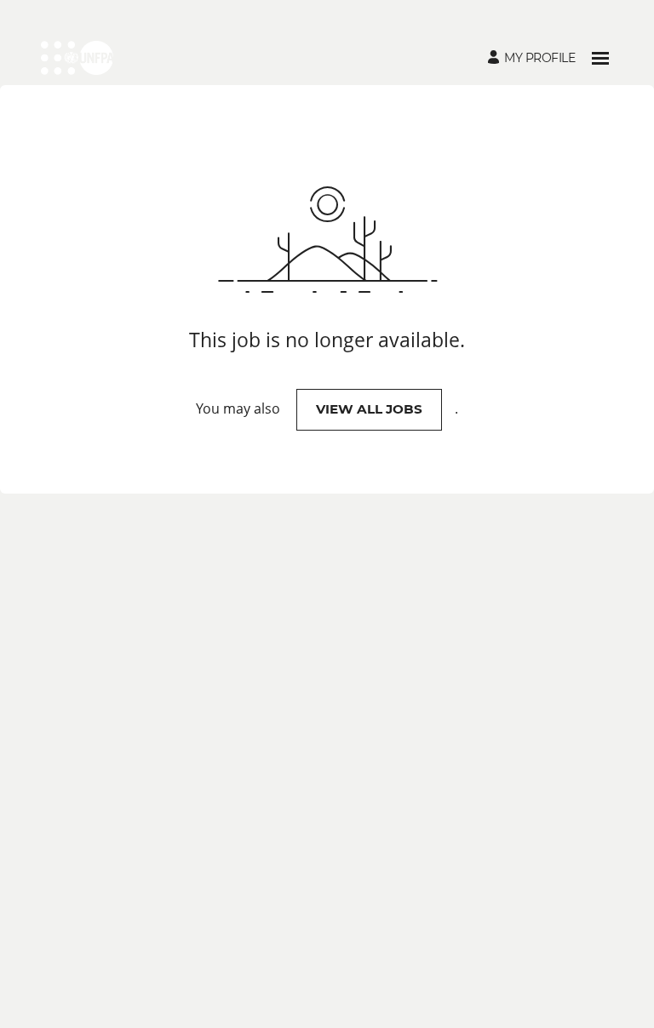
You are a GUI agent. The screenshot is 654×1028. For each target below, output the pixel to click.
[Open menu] (600, 58)
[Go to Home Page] (77, 58)
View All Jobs (369, 409)
